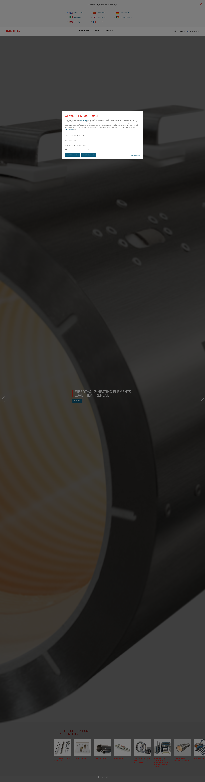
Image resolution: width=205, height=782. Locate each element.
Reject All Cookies (72, 155)
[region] (102, 135)
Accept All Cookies (89, 155)
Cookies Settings (135, 155)
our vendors (83, 120)
